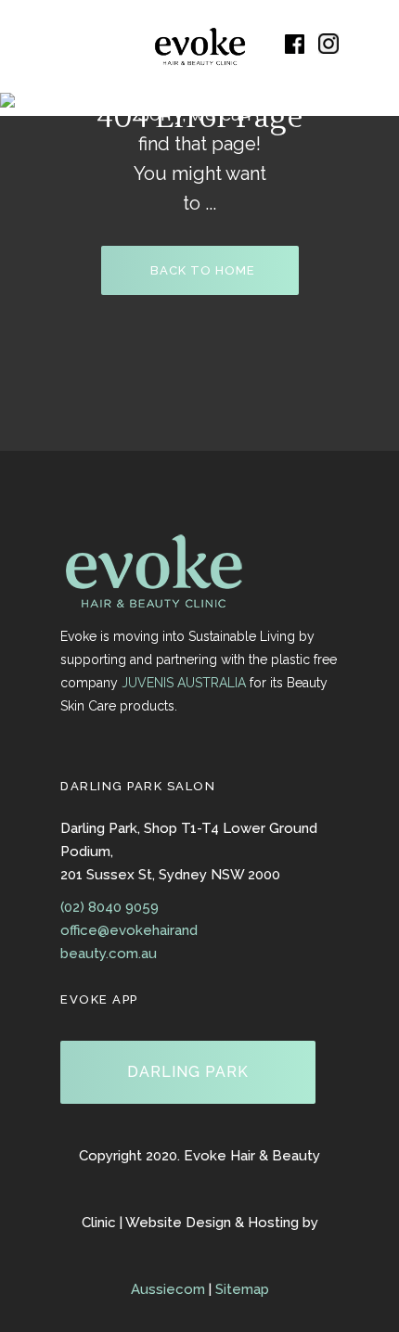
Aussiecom (168, 1289)
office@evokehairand (129, 930)
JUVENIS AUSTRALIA (184, 682)
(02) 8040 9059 (109, 907)
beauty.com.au (108, 953)
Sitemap (242, 1289)
